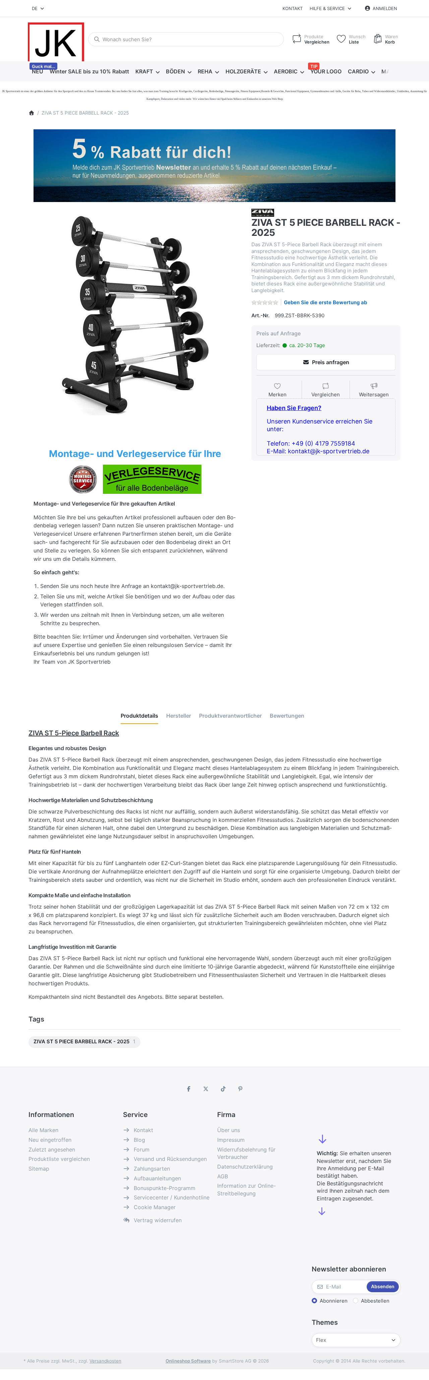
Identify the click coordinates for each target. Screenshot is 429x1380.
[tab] (139, 716)
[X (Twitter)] (205, 1088)
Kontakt (293, 8)
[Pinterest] (240, 1088)
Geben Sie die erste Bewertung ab (325, 302)
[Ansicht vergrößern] (134, 315)
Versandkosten (105, 1361)
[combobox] (38, 8)
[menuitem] (37, 71)
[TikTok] (223, 1088)
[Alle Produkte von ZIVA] (262, 212)
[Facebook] (188, 1088)
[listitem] (134, 315)
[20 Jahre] (214, 164)
